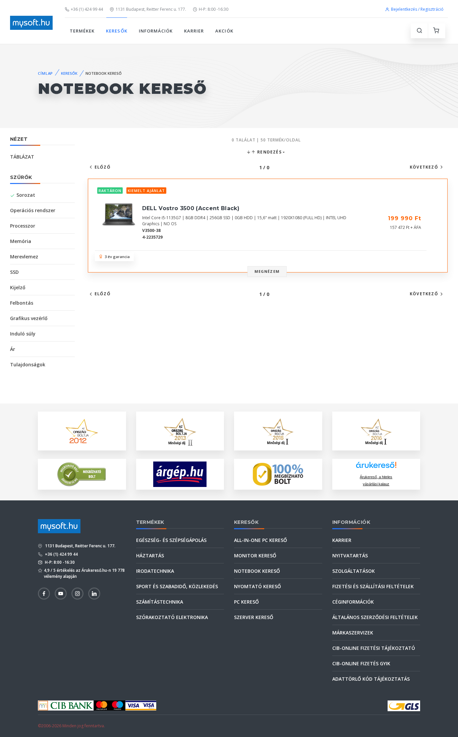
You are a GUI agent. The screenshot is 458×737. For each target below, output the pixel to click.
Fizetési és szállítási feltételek (373, 586)
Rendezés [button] (269, 152)
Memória (20, 241)
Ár (12, 349)
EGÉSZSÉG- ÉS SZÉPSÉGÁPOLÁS (171, 540)
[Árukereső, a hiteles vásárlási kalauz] (82, 474)
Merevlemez (24, 256)
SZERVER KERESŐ (253, 617)
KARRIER (194, 31)
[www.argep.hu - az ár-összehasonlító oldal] (180, 474)
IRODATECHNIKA (155, 571)
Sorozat (25, 195)
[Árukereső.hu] (376, 467)
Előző (103, 167)
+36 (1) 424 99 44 (87, 9)
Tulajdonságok (27, 364)
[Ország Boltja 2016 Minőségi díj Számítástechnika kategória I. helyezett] (376, 430)
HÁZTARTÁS (150, 555)
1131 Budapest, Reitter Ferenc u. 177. (151, 9)
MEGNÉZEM (267, 271)
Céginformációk (353, 602)
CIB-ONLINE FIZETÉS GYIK (361, 663)
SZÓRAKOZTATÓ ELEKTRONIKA (172, 617)
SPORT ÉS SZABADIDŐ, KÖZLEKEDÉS (177, 586)
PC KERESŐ (246, 602)
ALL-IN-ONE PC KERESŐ (260, 540)
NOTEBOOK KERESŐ (257, 571)
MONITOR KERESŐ (255, 555)
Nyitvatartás (350, 555)
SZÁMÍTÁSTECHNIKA (159, 602)
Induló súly (23, 333)
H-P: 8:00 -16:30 (213, 9)
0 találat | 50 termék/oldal (266, 140)
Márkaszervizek (352, 632)
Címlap (45, 73)
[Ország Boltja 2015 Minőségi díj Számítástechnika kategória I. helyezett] (278, 430)
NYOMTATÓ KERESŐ (257, 586)
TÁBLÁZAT (22, 156)
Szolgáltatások (353, 571)
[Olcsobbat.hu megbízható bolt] (278, 474)
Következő (424, 167)
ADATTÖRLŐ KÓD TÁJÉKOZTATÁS (371, 679)
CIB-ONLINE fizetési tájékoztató (373, 648)
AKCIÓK (224, 31)
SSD (14, 272)
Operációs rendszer (32, 210)
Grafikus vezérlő (29, 318)
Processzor (22, 226)
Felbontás (21, 303)
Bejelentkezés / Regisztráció (417, 9)
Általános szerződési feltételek (375, 617)
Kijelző (17, 287)
